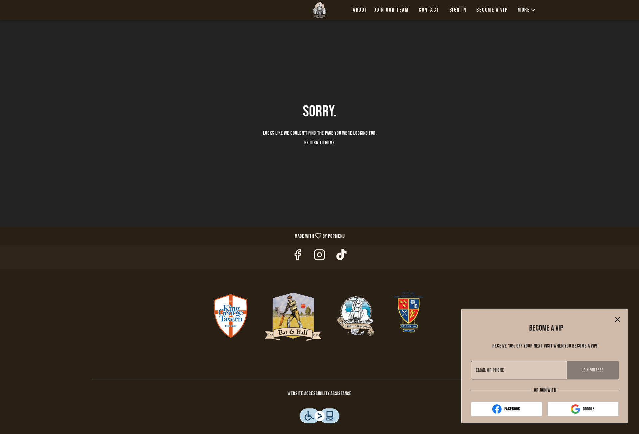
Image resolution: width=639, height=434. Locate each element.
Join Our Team (391, 10)
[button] (527, 10)
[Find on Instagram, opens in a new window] (319, 257)
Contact (429, 10)
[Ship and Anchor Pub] (355, 316)
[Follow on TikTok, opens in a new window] (341, 257)
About (360, 10)
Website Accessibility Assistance (319, 393)
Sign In (458, 10)
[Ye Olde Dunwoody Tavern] (409, 316)
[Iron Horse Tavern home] (319, 10)
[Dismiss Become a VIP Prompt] (617, 320)
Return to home (319, 143)
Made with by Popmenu (175, 235)
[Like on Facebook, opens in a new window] (298, 257)
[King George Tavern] (231, 316)
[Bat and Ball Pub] (293, 316)
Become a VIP (492, 10)
